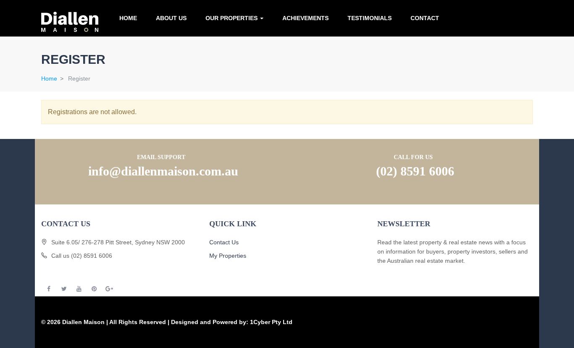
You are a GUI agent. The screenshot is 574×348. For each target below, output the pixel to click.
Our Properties (232, 18)
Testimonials (370, 18)
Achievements (305, 18)
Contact (425, 18)
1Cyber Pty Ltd (271, 322)
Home (128, 18)
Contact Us (224, 242)
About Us (171, 18)
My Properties (227, 255)
